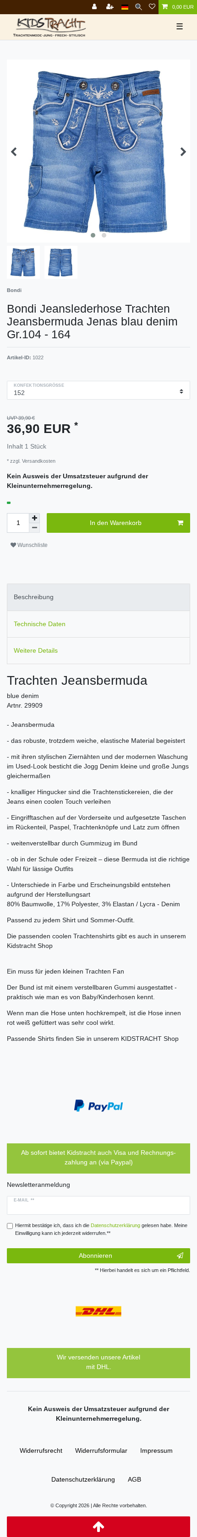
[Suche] (138, 7)
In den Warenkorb (116, 522)
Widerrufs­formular (101, 1450)
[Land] (124, 7)
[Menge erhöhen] (34, 518)
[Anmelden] (95, 7)
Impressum (156, 1450)
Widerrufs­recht (41, 1450)
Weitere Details (36, 650)
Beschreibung (34, 597)
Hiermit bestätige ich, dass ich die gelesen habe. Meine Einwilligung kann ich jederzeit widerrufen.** (101, 1229)
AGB (134, 1479)
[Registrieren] (111, 7)
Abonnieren (95, 1255)
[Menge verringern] (34, 528)
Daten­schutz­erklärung (83, 1479)
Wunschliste (32, 545)
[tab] (98, 597)
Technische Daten (40, 624)
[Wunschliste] (152, 7)
